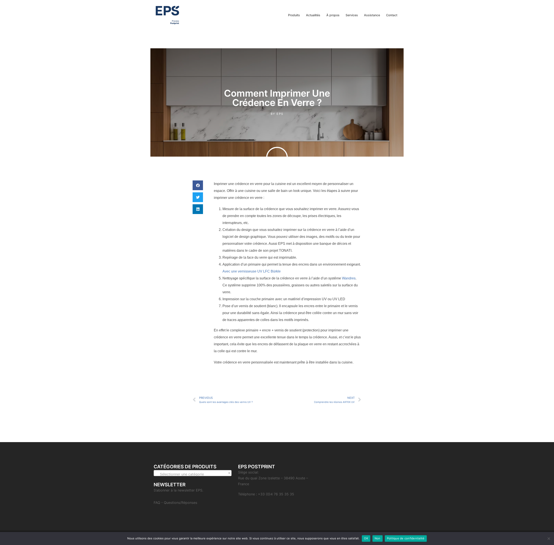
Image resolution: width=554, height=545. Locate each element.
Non (377, 538)
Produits (294, 15)
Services (352, 15)
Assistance (372, 15)
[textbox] (192, 474)
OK (366, 538)
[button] (198, 185)
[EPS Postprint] (167, 15)
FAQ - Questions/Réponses (175, 502)
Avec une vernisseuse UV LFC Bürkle (251, 271)
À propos (333, 15)
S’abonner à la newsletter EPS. (178, 490)
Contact (391, 15)
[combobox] (193, 473)
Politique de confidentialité (406, 538)
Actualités (313, 15)
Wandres (349, 278)
